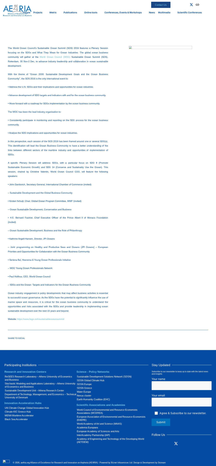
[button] (202, 4)
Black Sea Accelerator (16, 419)
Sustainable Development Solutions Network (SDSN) (104, 376)
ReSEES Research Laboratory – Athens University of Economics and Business (38, 378)
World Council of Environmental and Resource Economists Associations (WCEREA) (107, 411)
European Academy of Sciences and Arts (98, 431)
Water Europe (84, 391)
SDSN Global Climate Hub (90, 380)
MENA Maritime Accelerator (19, 415)
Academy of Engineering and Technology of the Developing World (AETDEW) (110, 440)
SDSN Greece (84, 388)
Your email (158, 395)
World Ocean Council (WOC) (55, 57)
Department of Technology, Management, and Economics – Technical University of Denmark (40, 396)
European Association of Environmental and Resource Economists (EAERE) (111, 418)
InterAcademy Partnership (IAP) (93, 435)
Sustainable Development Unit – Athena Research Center (34, 390)
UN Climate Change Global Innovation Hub (27, 408)
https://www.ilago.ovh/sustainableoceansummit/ (40, 319)
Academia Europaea (87, 427)
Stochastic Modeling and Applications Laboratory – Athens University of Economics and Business (40, 385)
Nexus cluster (84, 395)
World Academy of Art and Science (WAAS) (99, 423)
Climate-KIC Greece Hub (18, 411)
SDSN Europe (84, 384)
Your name (158, 379)
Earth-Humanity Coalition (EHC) (93, 399)
